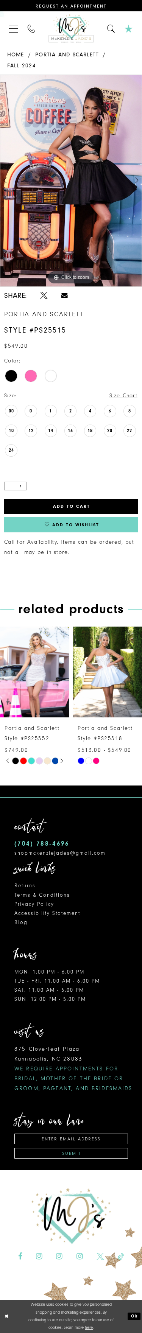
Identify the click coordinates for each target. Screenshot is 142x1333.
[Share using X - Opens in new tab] (44, 295)
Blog (21, 922)
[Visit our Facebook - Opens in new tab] (20, 1256)
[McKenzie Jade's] (71, 28)
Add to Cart (71, 506)
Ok (134, 1316)
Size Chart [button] (123, 395)
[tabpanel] (71, 181)
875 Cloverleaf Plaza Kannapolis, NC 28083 (73, 1069)
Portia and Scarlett (67, 54)
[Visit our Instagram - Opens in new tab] (39, 1256)
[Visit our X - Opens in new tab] (100, 1256)
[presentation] (86, 672)
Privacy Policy (34, 904)
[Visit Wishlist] (128, 28)
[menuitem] (14, 28)
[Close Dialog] (7, 1316)
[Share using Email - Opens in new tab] (64, 295)
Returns (25, 885)
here (89, 1327)
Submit (71, 1153)
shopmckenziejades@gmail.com (60, 853)
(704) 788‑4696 (41, 843)
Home (15, 54)
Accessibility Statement (47, 913)
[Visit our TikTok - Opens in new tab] (120, 1256)
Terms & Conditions (42, 895)
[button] (14, 28)
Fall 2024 (21, 65)
